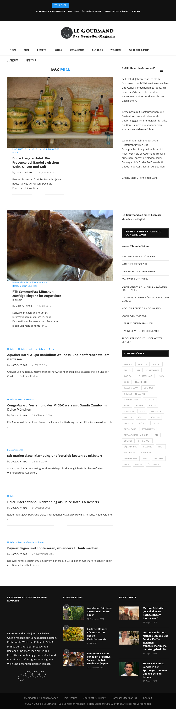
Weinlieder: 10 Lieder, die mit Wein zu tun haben (100, 611)
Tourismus (129, 452)
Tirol (160, 446)
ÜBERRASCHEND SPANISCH (137, 323)
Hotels (58, 50)
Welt (126, 464)
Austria (128, 364)
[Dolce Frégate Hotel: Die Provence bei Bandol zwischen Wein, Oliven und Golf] (60, 112)
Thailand (147, 446)
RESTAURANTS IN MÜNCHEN (138, 256)
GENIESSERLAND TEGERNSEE (138, 271)
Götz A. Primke (24, 172)
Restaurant (130, 429)
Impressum (73, 11)
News (13, 50)
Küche (141, 417)
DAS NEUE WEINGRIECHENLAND (140, 331)
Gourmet (148, 387)
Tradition (146, 452)
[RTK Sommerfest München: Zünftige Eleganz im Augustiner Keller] (60, 245)
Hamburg (150, 399)
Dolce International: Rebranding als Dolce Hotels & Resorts (53, 502)
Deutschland (145, 376)
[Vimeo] (98, 16)
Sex (156, 435)
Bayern (156, 364)
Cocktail (128, 376)
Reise (26, 50)
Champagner (152, 370)
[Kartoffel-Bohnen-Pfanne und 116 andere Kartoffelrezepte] (73, 634)
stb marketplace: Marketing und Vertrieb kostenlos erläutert (54, 455)
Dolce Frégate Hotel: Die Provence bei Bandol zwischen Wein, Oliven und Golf (35, 162)
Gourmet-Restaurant (135, 393)
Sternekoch (144, 441)
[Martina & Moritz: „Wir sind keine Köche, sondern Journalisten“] (129, 613)
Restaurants (76, 50)
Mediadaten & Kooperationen (50, 11)
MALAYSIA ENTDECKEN (135, 279)
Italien (152, 405)
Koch (142, 411)
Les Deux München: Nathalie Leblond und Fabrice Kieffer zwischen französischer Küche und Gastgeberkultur (155, 641)
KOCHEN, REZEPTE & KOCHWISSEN (142, 308)
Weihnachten (130, 458)
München (155, 417)
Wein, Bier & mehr (139, 50)
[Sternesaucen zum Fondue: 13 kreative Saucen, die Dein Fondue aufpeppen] (73, 659)
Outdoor (97, 50)
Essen (161, 376)
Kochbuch (156, 411)
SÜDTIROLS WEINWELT (135, 315)
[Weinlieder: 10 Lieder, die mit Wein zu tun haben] (73, 613)
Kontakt (136, 11)
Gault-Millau (131, 387)
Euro (126, 382)
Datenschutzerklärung (116, 11)
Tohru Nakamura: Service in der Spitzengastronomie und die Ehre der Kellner (155, 670)
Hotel (127, 405)
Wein (145, 458)
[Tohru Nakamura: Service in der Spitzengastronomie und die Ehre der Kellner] (129, 669)
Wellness (116, 50)
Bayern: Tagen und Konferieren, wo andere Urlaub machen (52, 548)
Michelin (128, 423)
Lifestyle (31, 60)
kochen (128, 417)
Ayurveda (142, 364)
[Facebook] (75, 16)
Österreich (153, 464)
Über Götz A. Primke (91, 11)
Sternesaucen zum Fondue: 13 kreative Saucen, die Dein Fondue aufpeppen (99, 658)
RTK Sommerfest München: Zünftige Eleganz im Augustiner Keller (36, 295)
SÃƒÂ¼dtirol (130, 446)
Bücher (14, 60)
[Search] (167, 71)
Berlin (127, 370)
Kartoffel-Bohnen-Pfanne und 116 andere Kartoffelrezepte (97, 634)
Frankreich (141, 382)
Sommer (128, 441)
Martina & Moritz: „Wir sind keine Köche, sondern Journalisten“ (153, 613)
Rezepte (41, 50)
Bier (138, 370)
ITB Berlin (129, 411)
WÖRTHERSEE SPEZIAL (134, 264)
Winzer (138, 464)
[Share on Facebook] (37, 194)
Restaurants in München (136, 435)
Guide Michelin (131, 399)
